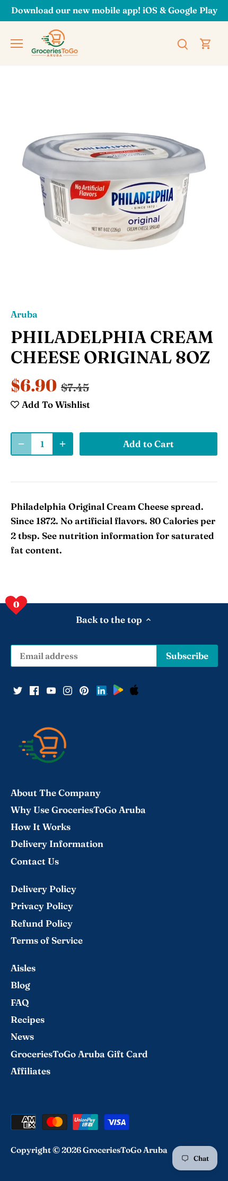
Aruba (24, 314)
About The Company (56, 792)
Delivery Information (57, 843)
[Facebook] (34, 689)
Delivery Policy (43, 888)
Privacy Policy (42, 905)
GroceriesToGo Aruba (125, 1150)
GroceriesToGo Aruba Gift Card (79, 1053)
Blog (20, 984)
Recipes (28, 1019)
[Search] (182, 43)
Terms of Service (47, 940)
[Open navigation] (17, 43)
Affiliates (30, 1070)
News (22, 1036)
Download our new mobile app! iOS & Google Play (114, 10)
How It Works (41, 826)
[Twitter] (17, 689)
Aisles (23, 967)
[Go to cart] (205, 43)
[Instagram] (67, 689)
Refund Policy (42, 923)
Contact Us (35, 861)
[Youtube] (51, 689)
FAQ (20, 1002)
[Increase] (62, 444)
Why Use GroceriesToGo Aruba (78, 809)
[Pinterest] (84, 689)
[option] (114, 191)
